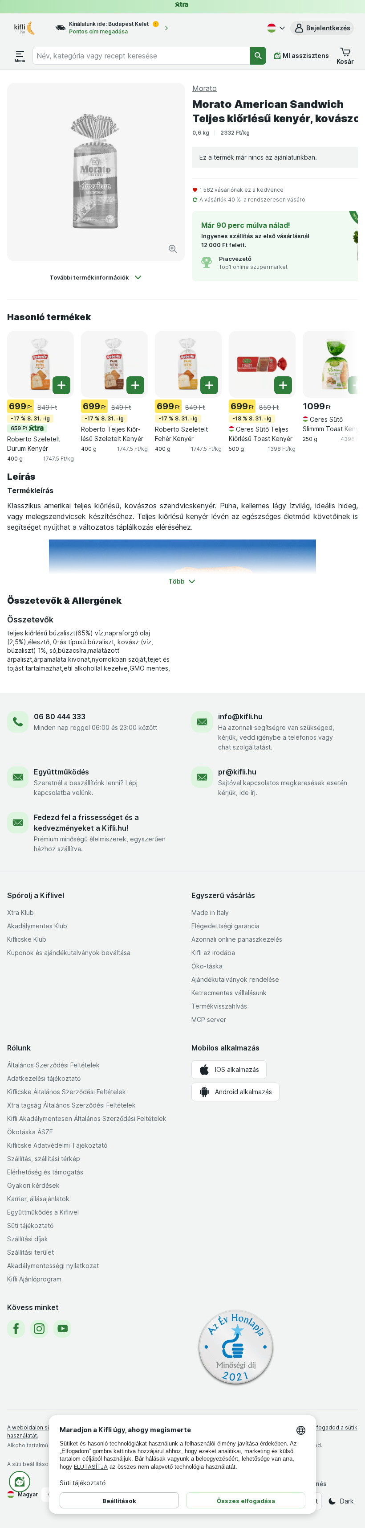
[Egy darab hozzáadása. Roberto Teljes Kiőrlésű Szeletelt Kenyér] (135, 385)
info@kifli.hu (240, 716)
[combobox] (141, 56)
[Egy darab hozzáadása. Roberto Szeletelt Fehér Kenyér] (209, 385)
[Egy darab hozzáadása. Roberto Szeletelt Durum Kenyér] (61, 385)
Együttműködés (61, 771)
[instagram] (39, 1329)
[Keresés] (258, 56)
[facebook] (16, 1329)
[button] (322, 28)
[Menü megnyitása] (20, 56)
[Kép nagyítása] (173, 249)
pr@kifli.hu (237, 771)
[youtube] (62, 1329)
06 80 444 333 (59, 716)
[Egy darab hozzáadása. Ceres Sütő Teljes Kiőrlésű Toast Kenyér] (283, 385)
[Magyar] (275, 28)
